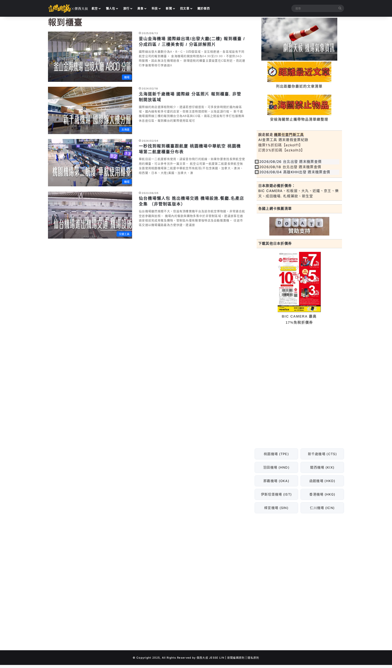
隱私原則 (253, 657)
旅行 (126, 8)
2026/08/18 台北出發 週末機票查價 (290, 167)
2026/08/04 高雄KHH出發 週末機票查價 (294, 172)
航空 (95, 8)
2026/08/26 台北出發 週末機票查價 (290, 162)
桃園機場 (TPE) (276, 454)
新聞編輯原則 (236, 657)
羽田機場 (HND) (276, 467)
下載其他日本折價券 (275, 243)
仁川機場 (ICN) (322, 508)
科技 (155, 8)
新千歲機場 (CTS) (322, 454)
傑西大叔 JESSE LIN (210, 657)
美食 (140, 8)
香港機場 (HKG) (322, 494)
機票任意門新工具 (289, 135)
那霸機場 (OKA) (276, 481)
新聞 (169, 8)
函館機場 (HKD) (322, 481)
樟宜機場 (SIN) (276, 508)
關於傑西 (203, 8)
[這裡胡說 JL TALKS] (68, 8)
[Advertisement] (299, 359)
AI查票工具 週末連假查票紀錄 (283, 140)
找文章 (184, 8)
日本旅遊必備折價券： (277, 186)
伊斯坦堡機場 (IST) (276, 494)
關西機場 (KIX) (322, 467)
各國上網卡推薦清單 (275, 209)
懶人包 (110, 8)
